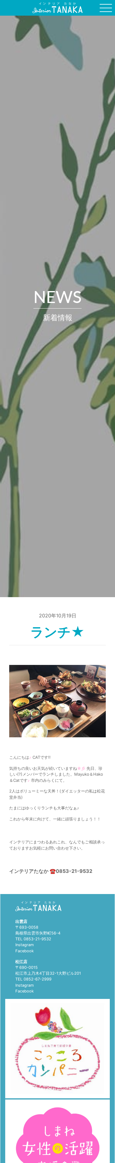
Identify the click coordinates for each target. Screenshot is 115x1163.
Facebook (24, 951)
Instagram (24, 944)
